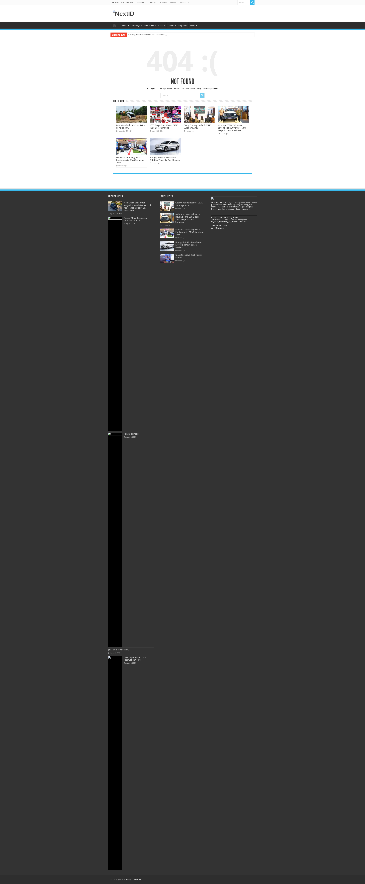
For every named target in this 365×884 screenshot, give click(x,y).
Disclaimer (163, 3)
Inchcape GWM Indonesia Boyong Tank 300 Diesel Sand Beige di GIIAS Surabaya (232, 128)
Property (182, 26)
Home (114, 25)
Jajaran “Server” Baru (118, 649)
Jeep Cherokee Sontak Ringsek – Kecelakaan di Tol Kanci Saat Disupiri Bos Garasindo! (137, 206)
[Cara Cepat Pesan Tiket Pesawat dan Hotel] (115, 763)
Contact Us (184, 3)
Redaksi (153, 3)
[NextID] (123, 13)
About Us (173, 3)
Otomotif (123, 26)
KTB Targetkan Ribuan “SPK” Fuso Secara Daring (147, 35)
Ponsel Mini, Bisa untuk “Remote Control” (135, 219)
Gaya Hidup (149, 26)
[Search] (252, 2)
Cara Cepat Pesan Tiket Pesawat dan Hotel (135, 658)
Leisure (171, 26)
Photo (192, 26)
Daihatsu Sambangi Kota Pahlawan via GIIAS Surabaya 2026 (130, 160)
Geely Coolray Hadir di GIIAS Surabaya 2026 (197, 126)
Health (161, 26)
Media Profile (142, 3)
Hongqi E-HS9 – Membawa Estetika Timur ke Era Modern (165, 158)
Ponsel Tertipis (131, 434)
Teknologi (136, 26)
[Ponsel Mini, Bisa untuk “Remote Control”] (115, 324)
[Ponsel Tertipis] (115, 540)
